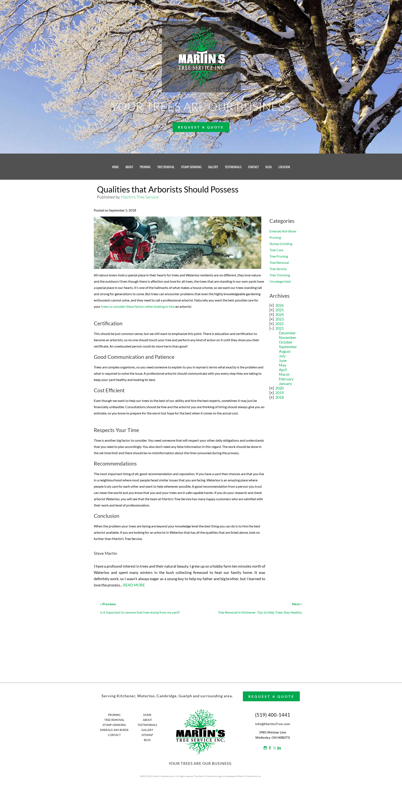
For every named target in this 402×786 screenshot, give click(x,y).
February (286, 379)
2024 (279, 314)
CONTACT (253, 166)
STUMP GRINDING (191, 166)
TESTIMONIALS (233, 166)
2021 (279, 328)
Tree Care (276, 250)
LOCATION (284, 166)
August (285, 351)
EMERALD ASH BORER (114, 730)
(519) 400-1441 (272, 715)
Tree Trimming (279, 275)
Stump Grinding (280, 244)
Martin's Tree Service (139, 197)
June (283, 360)
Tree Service (278, 269)
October (285, 342)
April (283, 369)
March (284, 374)
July (282, 356)
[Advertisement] (286, 470)
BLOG (268, 166)
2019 (279, 392)
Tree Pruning (278, 256)
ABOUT (129, 166)
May (282, 365)
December (287, 333)
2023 (279, 319)
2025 (279, 310)
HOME (115, 166)
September (288, 346)
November (287, 337)
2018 (279, 397)
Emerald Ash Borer (282, 231)
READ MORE (134, 585)
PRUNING (145, 166)
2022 (279, 323)
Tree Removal (279, 262)
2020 (279, 388)
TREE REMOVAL (165, 166)
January (285, 383)
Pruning (275, 237)
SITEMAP (147, 735)
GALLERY (213, 166)
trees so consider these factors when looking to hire (138, 306)
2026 (279, 305)
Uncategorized (280, 281)
